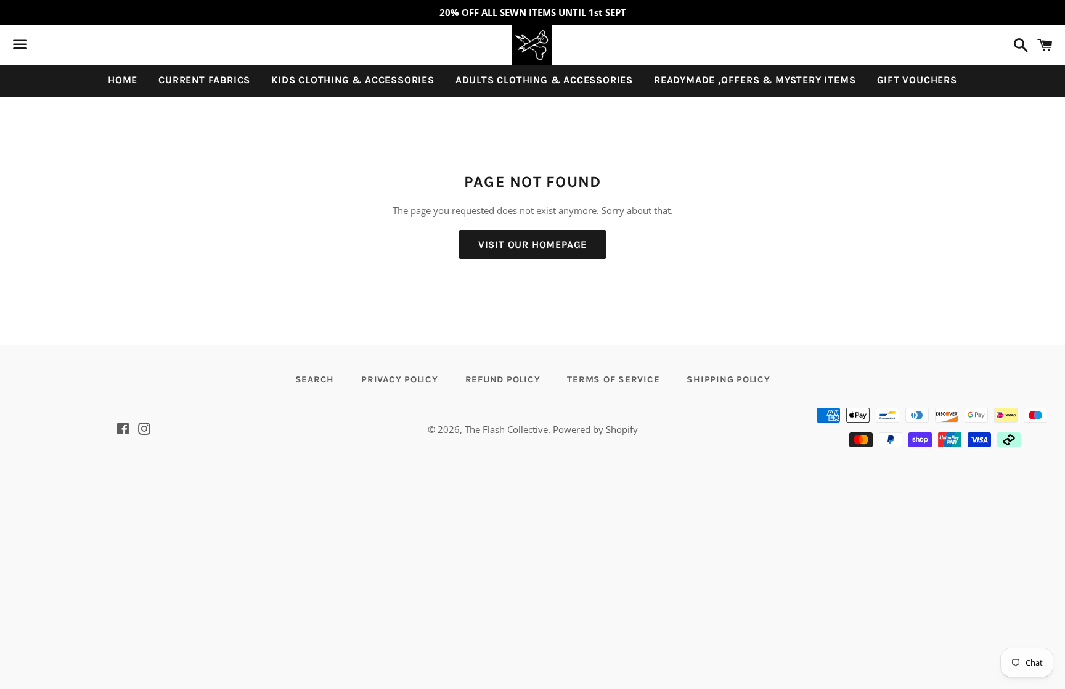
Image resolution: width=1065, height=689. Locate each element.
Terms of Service (613, 379)
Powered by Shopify (595, 429)
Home (122, 80)
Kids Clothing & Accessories (353, 80)
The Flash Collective (506, 429)
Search (315, 379)
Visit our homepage (532, 244)
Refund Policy (503, 379)
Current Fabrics (204, 80)
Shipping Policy (728, 379)
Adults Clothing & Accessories (544, 80)
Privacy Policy (399, 379)
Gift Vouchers (917, 80)
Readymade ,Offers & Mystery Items (754, 80)
